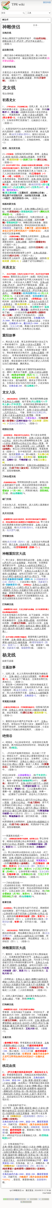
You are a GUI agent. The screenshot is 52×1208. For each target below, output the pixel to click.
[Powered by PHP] (20, 1199)
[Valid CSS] (43, 1199)
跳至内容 (47, 2)
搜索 (24, 13)
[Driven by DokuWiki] (26, 1202)
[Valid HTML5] (31, 1199)
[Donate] (8, 1199)
